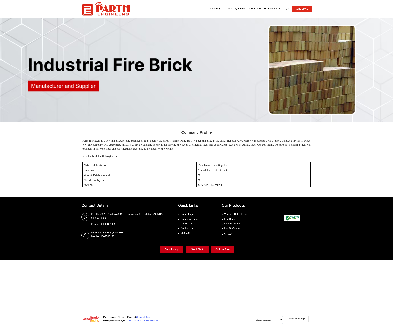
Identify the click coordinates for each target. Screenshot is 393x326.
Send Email (301, 9)
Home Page (215, 8)
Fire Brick (229, 219)
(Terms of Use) (143, 317)
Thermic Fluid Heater (235, 214)
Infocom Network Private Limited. (143, 320)
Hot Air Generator (233, 228)
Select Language (296, 318)
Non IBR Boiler (232, 223)
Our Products (256, 8)
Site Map (185, 233)
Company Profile (236, 8)
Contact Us (274, 8)
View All (228, 234)
